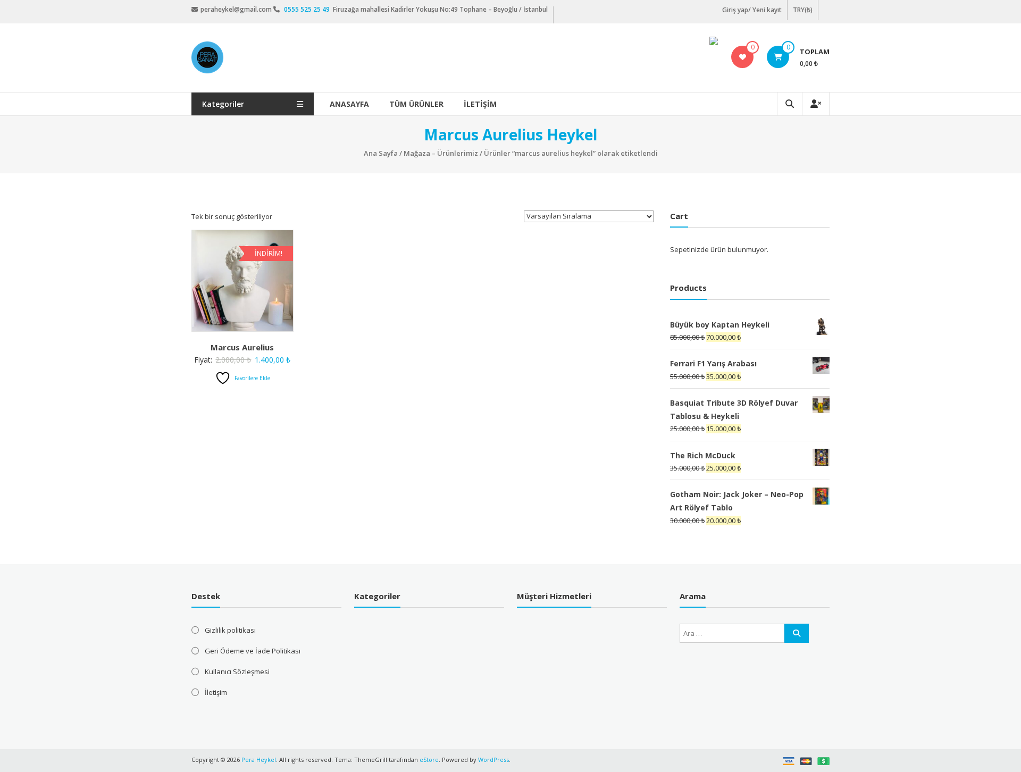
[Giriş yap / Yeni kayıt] (815, 104)
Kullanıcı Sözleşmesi (237, 671)
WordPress (493, 759)
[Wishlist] (742, 57)
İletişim (480, 104)
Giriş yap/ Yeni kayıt (752, 9)
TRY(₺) (803, 9)
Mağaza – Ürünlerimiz (441, 153)
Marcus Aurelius (242, 347)
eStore (429, 759)
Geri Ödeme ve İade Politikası (252, 651)
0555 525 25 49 (307, 9)
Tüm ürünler (416, 104)
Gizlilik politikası (230, 630)
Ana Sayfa (381, 153)
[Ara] (796, 633)
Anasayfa (349, 104)
